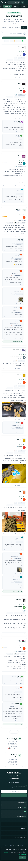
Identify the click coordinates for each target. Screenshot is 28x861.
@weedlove (14, 425)
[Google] (17, 776)
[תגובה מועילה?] (21, 132)
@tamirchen (12, 323)
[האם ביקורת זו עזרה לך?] (24, 77)
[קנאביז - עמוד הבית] (22, 2)
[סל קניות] (2, 2)
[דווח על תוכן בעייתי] (3, 77)
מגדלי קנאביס (22, 824)
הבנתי (22, 857)
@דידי (15, 124)
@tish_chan (13, 138)
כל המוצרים (23, 6)
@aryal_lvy (13, 689)
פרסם (13, 38)
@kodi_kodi (13, 679)
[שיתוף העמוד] (5, 2)
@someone (13, 556)
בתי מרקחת (16, 6)
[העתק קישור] (15, 77)
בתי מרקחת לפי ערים (20, 837)
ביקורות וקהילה (7, 6)
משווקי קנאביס (21, 828)
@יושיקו (13, 257)
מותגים (23, 833)
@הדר (15, 242)
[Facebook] (14, 776)
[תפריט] (26, 2)
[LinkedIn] (10, 776)
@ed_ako (14, 191)
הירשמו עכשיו (14, 795)
